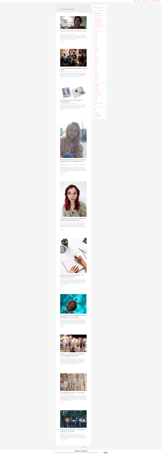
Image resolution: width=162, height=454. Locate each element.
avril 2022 (95, 55)
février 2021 (95, 69)
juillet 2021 (95, 65)
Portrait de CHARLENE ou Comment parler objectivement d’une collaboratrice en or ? (73, 161)
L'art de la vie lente (69, 71)
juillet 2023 (95, 43)
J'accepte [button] (105, 452)
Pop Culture (96, 98)
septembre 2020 (96, 77)
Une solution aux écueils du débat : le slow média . (73, 69)
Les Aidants (68, 103)
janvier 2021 (95, 71)
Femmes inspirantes (69, 164)
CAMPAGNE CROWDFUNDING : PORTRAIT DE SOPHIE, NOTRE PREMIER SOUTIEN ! (73, 219)
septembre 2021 (96, 63)
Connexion (95, 112)
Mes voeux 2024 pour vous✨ (98, 24)
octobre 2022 (96, 49)
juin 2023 (95, 45)
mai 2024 (95, 39)
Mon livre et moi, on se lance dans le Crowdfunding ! (71, 101)
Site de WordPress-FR (97, 116)
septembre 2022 (96, 51)
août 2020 (95, 78)
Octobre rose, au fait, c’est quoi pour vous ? (73, 31)
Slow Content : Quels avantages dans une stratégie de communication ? (73, 316)
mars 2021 (95, 68)
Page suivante (85, 447)
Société (67, 34)
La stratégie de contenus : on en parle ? (72, 393)
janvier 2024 (96, 40)
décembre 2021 (96, 58)
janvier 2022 (96, 57)
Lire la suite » (62, 41)
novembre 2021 (96, 60)
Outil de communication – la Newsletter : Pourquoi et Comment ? (73, 430)
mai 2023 (95, 46)
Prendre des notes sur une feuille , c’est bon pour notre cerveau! (72, 275)
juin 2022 (95, 54)
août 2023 (95, 42)
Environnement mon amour (98, 90)
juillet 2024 (95, 37)
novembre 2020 (96, 74)
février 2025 (96, 36)
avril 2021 (95, 66)
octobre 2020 (96, 75)
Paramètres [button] (101, 452)
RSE (94, 100)
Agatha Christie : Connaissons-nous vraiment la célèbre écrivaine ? (99, 27)
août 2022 (95, 52)
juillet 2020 (95, 80)
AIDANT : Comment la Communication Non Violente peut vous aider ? (72, 355)
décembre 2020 (96, 72)
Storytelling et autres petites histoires (79, 164)
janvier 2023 (96, 48)
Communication (63, 34)
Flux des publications (97, 113)
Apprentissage (96, 87)
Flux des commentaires (97, 115)
